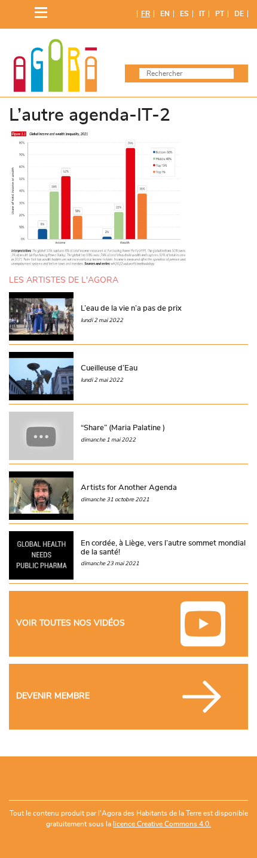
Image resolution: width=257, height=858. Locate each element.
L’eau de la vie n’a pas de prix (131, 308)
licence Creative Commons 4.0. (162, 824)
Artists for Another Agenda (129, 487)
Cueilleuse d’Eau (109, 368)
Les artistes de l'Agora (63, 279)
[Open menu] (38, 9)
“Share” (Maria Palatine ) (123, 428)
